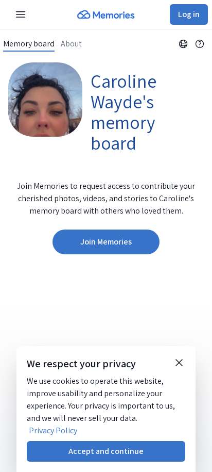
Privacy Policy (53, 430)
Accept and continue (106, 451)
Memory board (29, 44)
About (71, 44)
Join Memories (106, 241)
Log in (189, 14)
